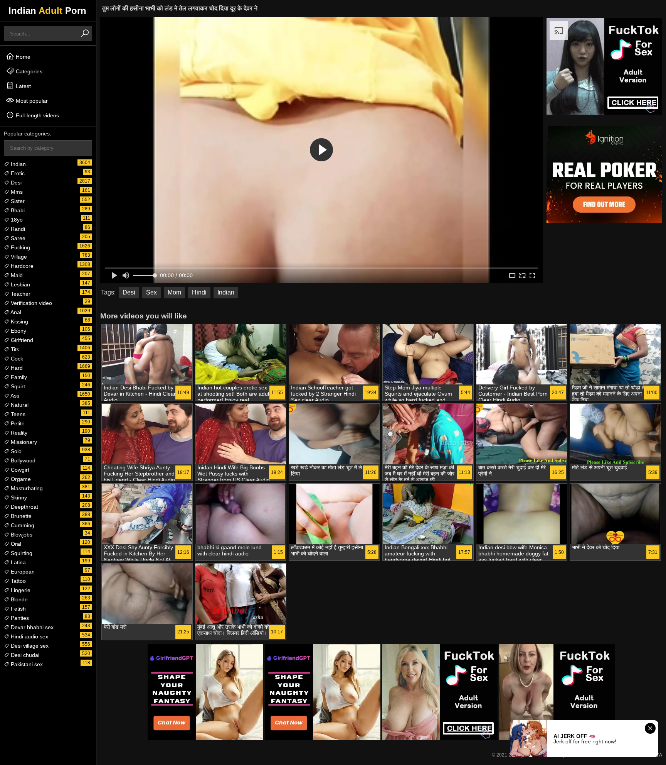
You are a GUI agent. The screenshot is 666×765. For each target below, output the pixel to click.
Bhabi (17, 210)
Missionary (23, 442)
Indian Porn (47, 10)
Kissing (18, 321)
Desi (15, 182)
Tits (14, 349)
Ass (14, 396)
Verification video (30, 303)
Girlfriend (21, 340)
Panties (19, 618)
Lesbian (19, 284)
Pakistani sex (26, 664)
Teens (17, 414)
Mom (174, 292)
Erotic (17, 173)
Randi (17, 229)
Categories (28, 71)
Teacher (19, 294)
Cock (16, 358)
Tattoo (17, 581)
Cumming (21, 525)
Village (18, 257)
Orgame (20, 479)
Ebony (17, 331)
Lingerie (19, 590)
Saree (17, 238)
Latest (22, 86)
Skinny (18, 497)
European (22, 572)
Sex (151, 292)
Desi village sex (29, 646)
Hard (16, 368)
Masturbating (26, 488)
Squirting (20, 553)
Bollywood (22, 460)
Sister (17, 201)
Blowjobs (20, 534)
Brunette (20, 516)
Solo (15, 451)
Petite (17, 423)
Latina (17, 562)
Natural (19, 405)
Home (22, 57)
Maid (16, 275)
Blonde (18, 599)
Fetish (17, 609)
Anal (15, 312)
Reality (18, 433)
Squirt (17, 386)
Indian (17, 164)
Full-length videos (36, 115)
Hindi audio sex (28, 636)
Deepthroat (23, 507)
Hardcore (21, 266)
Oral (15, 544)
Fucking (19, 247)
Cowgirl (19, 470)
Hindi (199, 292)
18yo (16, 220)
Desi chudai (24, 655)
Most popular (31, 101)
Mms (16, 192)
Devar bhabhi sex (31, 627)
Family (18, 377)
